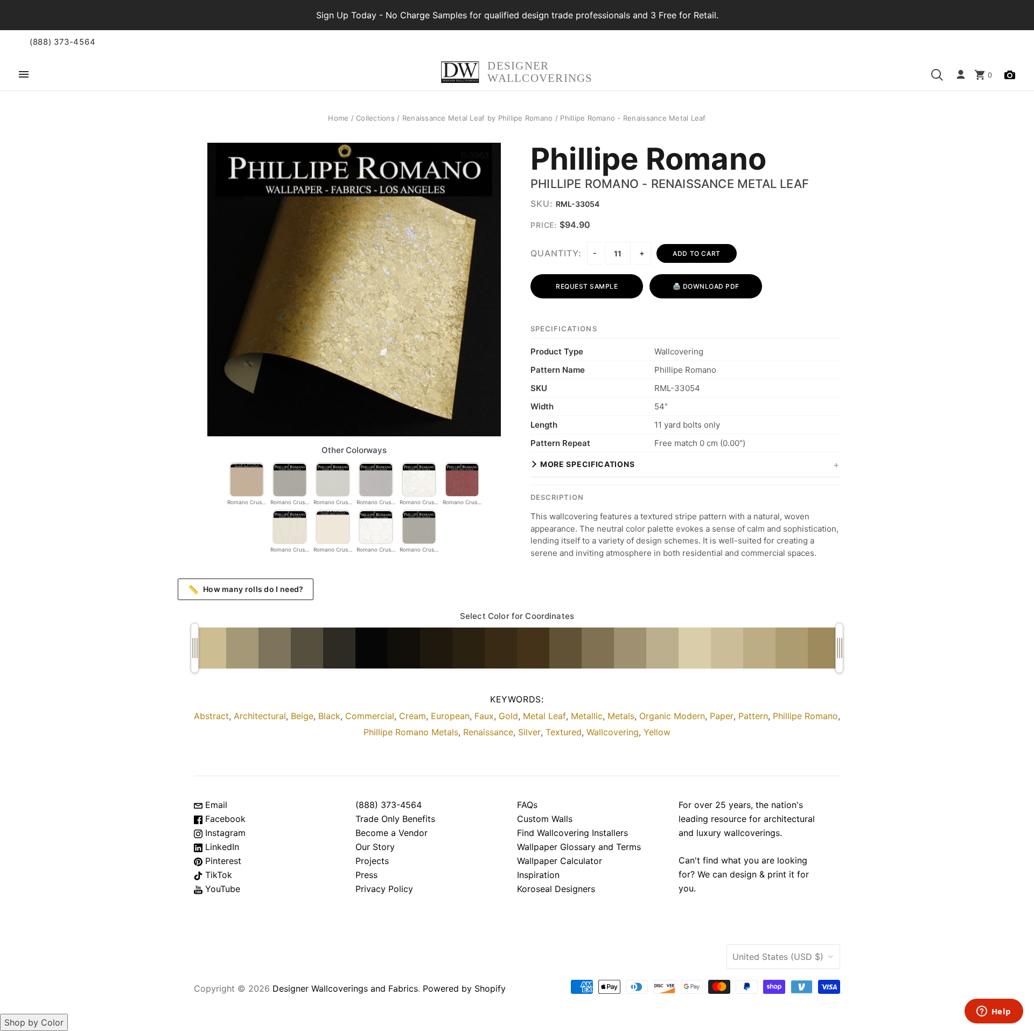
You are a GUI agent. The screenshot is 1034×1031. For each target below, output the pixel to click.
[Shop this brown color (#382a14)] (501, 648)
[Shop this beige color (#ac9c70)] (792, 648)
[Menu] (23, 75)
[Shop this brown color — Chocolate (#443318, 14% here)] (533, 648)
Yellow (657, 732)
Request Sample (587, 286)
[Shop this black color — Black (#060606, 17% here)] (371, 648)
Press (366, 874)
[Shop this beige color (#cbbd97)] (727, 648)
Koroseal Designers (556, 888)
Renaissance (488, 732)
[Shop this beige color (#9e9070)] (630, 648)
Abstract (211, 715)
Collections (375, 118)
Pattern (753, 715)
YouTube (221, 888)
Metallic (587, 715)
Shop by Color (34, 1022)
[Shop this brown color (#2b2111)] (468, 648)
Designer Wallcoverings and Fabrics (345, 988)
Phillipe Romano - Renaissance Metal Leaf (669, 184)
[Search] (937, 75)
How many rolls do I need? (246, 589)
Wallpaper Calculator (559, 860)
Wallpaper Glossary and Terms (579, 846)
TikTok (217, 874)
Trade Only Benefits (395, 818)
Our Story (375, 846)
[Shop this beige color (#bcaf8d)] (662, 648)
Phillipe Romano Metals (411, 732)
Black (329, 715)
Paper (721, 715)
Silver (529, 732)
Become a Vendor (391, 832)
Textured (564, 732)
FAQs (527, 804)
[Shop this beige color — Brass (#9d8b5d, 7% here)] (824, 648)
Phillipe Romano (648, 159)
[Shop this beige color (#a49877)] (242, 648)
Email (214, 804)
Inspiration (538, 874)
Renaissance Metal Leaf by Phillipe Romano (477, 118)
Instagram (224, 832)
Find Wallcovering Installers (572, 832)
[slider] (195, 648)
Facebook (224, 818)
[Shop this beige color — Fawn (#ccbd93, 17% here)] (210, 648)
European (450, 715)
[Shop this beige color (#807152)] (598, 648)
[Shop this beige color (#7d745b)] (274, 648)
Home (338, 118)
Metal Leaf (544, 715)
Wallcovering (612, 732)
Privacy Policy (384, 888)
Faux (484, 715)
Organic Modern (672, 715)
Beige (302, 715)
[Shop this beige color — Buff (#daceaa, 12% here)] (695, 648)
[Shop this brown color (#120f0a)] (404, 648)
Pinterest (221, 860)
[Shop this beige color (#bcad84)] (759, 648)
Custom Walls (544, 818)
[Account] (961, 75)
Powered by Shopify (464, 988)
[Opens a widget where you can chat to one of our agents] (993, 1012)
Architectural (260, 715)
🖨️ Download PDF (706, 286)
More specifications (587, 464)
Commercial (369, 715)
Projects (372, 860)
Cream (412, 715)
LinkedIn (220, 846)
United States (777, 956)
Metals (620, 715)
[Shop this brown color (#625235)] (565, 648)
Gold (508, 715)
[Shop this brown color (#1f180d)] (436, 648)
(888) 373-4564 (62, 42)
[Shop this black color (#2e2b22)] (339, 648)
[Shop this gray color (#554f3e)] (307, 648)
